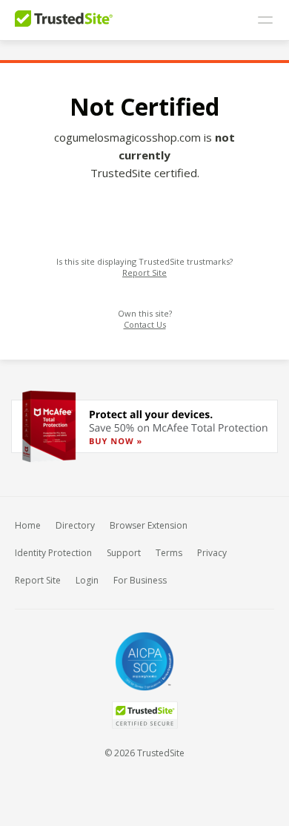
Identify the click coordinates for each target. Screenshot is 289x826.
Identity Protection (53, 552)
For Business (140, 580)
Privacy (212, 552)
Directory (75, 525)
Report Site (144, 272)
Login (87, 580)
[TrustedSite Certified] (144, 715)
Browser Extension (148, 525)
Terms (169, 552)
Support (124, 552)
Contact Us (145, 324)
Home (28, 525)
